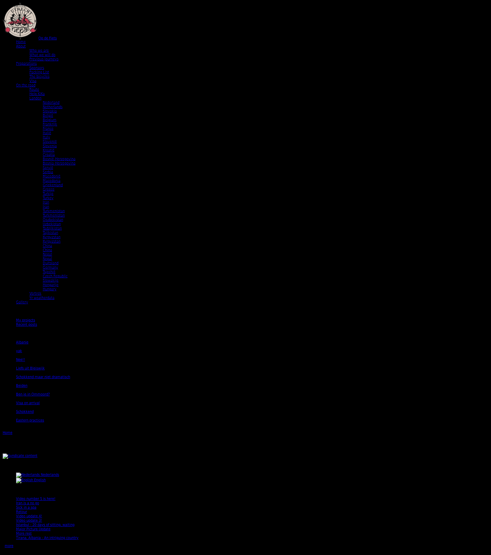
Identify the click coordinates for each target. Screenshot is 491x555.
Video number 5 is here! (35, 499)
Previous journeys (43, 59)
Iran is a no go (27, 503)
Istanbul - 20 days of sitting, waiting (45, 525)
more (9, 546)
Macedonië (51, 176)
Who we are (39, 50)
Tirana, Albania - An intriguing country (47, 538)
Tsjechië (49, 272)
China (47, 246)
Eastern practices (30, 420)
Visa (32, 81)
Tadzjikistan (52, 228)
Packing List (39, 72)
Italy (46, 137)
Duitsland (50, 263)
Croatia (49, 155)
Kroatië (48, 150)
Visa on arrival (28, 403)
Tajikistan (50, 233)
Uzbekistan (52, 224)
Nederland (51, 102)
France (48, 128)
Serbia (48, 172)
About (21, 46)
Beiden (21, 385)
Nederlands (49, 475)
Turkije (48, 194)
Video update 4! (29, 516)
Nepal (47, 254)
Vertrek (35, 293)
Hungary (49, 289)
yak (19, 351)
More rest (24, 533)
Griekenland (53, 185)
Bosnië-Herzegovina (59, 159)
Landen (35, 98)
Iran (46, 202)
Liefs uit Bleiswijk (30, 368)
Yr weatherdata (41, 298)
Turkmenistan (54, 211)
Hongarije (50, 285)
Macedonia (51, 181)
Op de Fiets (47, 38)
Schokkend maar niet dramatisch (43, 377)
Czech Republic (55, 276)
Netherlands (52, 107)
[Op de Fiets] (20, 38)
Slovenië (50, 142)
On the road (25, 85)
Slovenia (50, 146)
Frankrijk (50, 124)
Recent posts (26, 324)
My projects (25, 320)
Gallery (22, 302)
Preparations (26, 63)
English (39, 480)
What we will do (42, 55)
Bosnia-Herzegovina (59, 163)
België (48, 115)
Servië (48, 168)
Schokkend (25, 411)
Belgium (49, 120)
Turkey (48, 198)
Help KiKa (37, 94)
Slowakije (50, 280)
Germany (50, 267)
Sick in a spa (26, 507)
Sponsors (36, 68)
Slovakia (50, 111)
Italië (47, 133)
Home (21, 42)
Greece (48, 189)
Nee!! (20, 359)
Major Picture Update (33, 529)
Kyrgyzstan (51, 237)
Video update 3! (29, 520)
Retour (21, 512)
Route (34, 89)
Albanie (22, 342)
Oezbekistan (53, 220)
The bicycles (39, 76)
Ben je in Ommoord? (33, 394)
